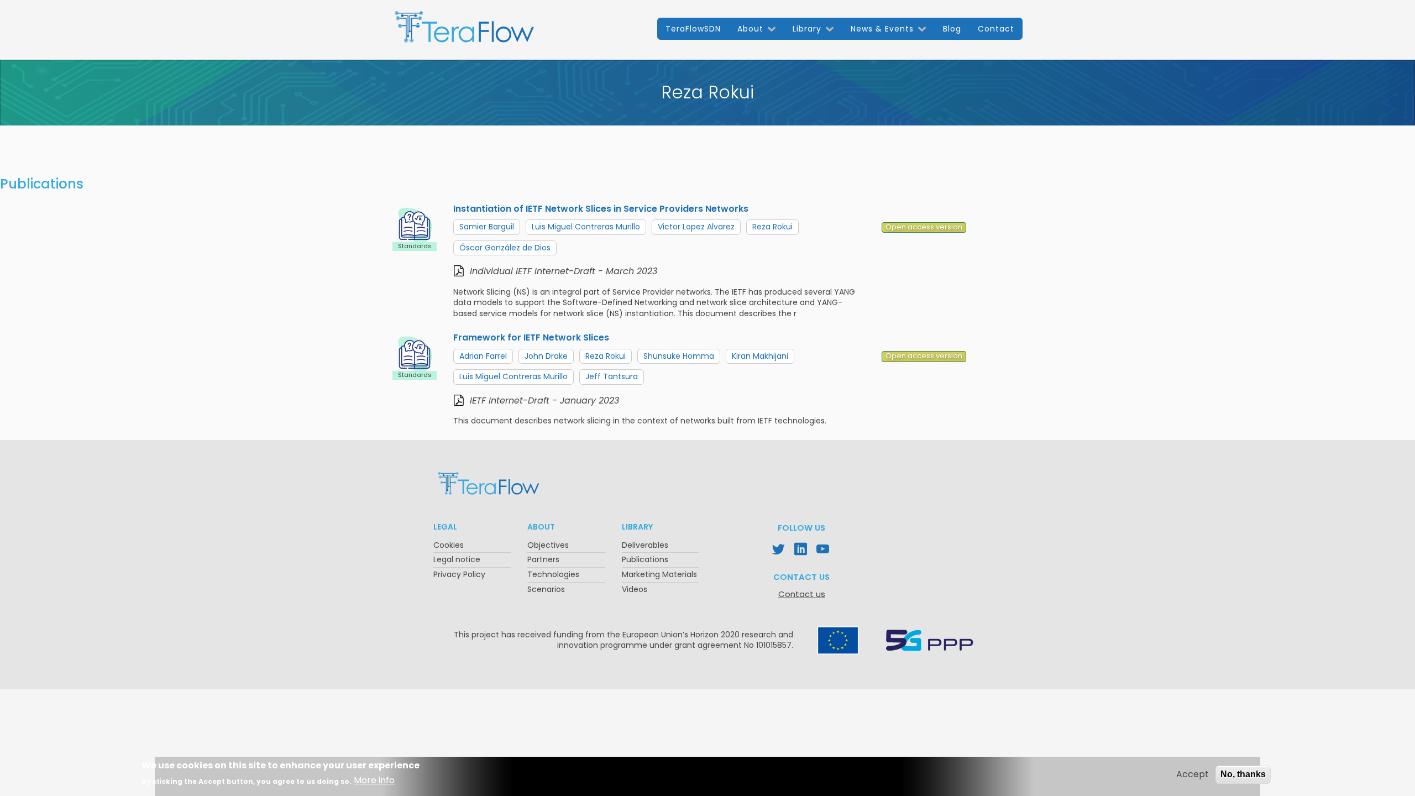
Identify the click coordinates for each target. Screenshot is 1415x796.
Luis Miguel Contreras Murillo (586, 226)
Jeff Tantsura (611, 376)
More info (374, 781)
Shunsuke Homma (678, 356)
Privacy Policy (459, 574)
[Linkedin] (801, 551)
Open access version (923, 227)
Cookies (448, 545)
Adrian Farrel (483, 356)
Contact (996, 28)
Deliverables (645, 545)
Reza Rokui (772, 226)
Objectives (548, 545)
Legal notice (456, 559)
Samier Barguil (486, 226)
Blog (952, 28)
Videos (634, 589)
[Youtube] (824, 551)
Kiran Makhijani (760, 356)
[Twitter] (779, 551)
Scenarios (546, 589)
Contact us (801, 594)
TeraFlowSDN (693, 28)
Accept (1192, 774)
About (750, 28)
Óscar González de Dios (505, 247)
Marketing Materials (659, 574)
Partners (543, 559)
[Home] (464, 31)
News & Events (882, 28)
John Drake (546, 356)
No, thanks (1243, 774)
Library (807, 28)
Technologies (553, 574)
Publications (645, 559)
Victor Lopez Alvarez (696, 226)
